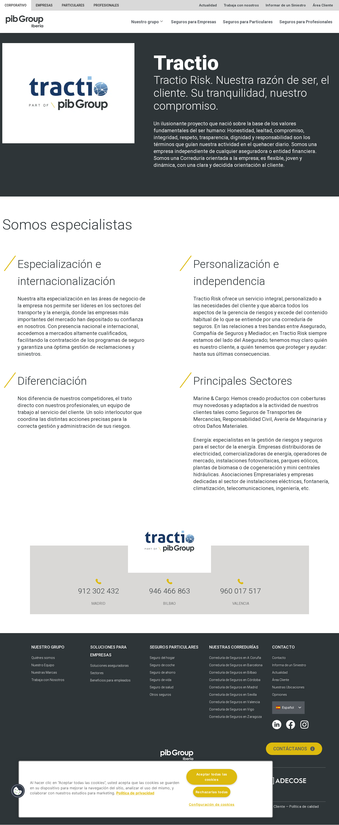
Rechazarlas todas (212, 792)
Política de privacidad (135, 793)
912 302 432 (98, 591)
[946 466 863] (169, 581)
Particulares (73, 5)
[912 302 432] (98, 581)
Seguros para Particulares (248, 21)
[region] (145, 789)
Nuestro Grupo (47, 647)
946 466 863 (169, 591)
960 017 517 (240, 591)
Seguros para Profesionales (305, 21)
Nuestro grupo (145, 21)
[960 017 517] (241, 581)
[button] (17, 791)
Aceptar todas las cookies (211, 776)
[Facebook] (290, 724)
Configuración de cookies (212, 804)
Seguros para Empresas (193, 21)
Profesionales (106, 5)
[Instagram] (304, 724)
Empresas (44, 5)
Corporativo (16, 5)
